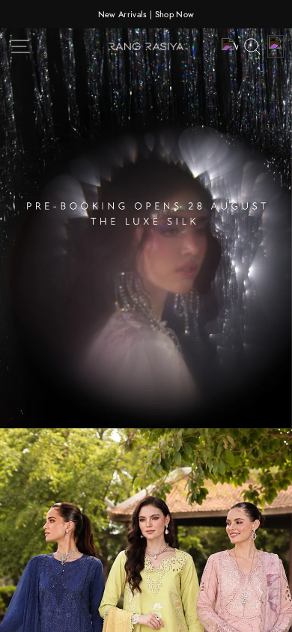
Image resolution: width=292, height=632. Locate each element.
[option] (146, 14)
